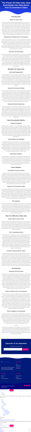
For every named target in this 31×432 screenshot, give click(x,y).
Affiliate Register (7, 412)
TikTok (4, 403)
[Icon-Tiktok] (29, 385)
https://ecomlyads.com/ (9, 332)
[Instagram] (27, 385)
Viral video (4, 404)
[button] (29, 2)
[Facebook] (24, 385)
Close (1, 418)
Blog (4, 415)
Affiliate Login (7, 411)
